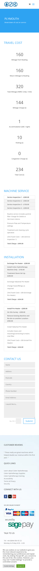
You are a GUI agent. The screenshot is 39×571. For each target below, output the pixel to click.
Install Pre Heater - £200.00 (17, 308)
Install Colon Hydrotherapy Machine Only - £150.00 (17, 268)
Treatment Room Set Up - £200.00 (16, 274)
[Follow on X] (10, 496)
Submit (29, 421)
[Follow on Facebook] (5, 496)
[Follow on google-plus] (14, 496)
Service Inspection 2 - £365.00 (18, 201)
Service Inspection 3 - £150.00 (18, 204)
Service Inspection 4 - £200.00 (18, 208)
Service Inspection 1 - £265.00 (18, 197)
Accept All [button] (21, 566)
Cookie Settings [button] (9, 566)
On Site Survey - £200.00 (16, 312)
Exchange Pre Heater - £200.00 (18, 263)
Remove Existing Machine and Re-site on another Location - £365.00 (18, 318)
